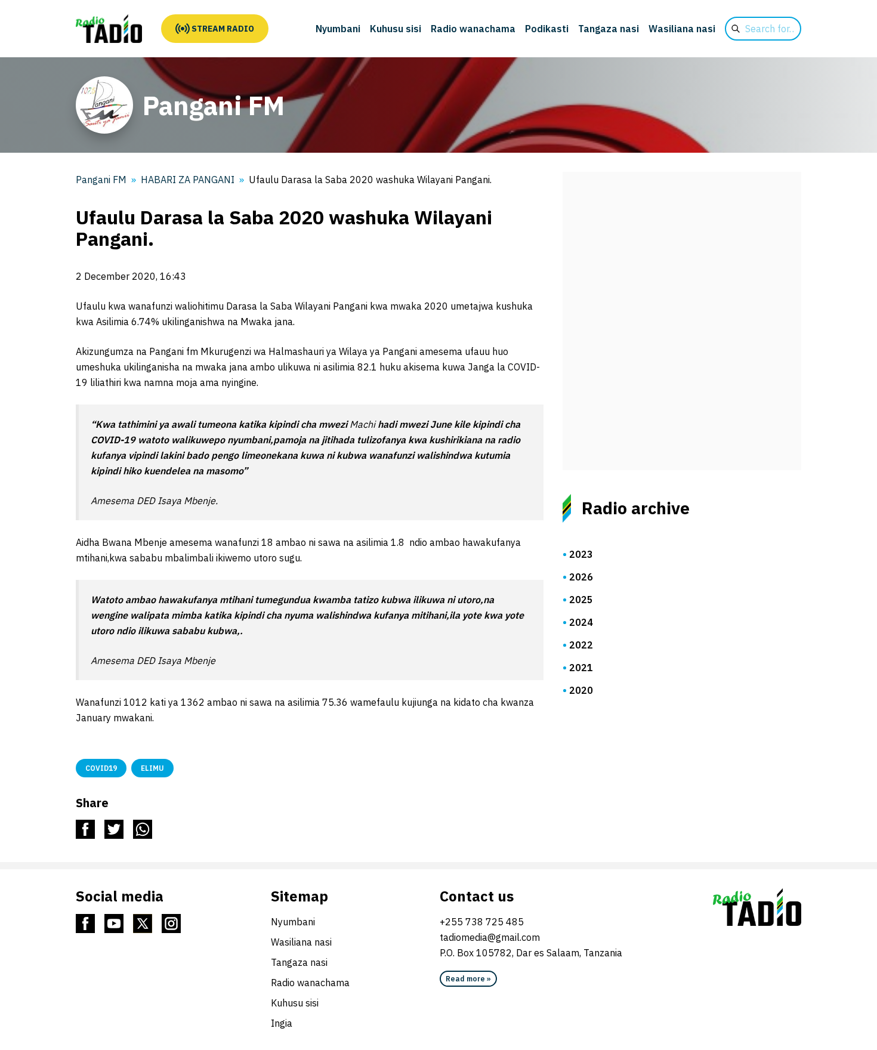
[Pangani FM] (109, 28)
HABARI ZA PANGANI (187, 180)
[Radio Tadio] (757, 907)
